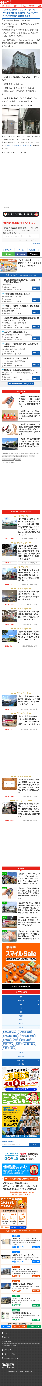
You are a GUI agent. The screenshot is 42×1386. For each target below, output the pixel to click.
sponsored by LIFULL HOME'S (28, 1231)
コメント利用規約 (35, 243)
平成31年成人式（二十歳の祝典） (20, 145)
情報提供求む (7, 1341)
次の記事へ (33, 250)
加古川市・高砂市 (29, 1044)
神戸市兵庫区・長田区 (10, 1036)
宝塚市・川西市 (26, 1040)
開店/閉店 (31, 6)
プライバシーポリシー (10, 1354)
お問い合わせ (7, 1350)
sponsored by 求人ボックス (28, 275)
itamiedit (12, 462)
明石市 (5, 1048)
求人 (24, 6)
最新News (17, 6)
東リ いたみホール (8, 459)
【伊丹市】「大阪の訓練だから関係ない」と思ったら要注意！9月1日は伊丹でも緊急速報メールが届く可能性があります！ (28, 893)
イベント (5, 462)
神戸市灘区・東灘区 (25, 1032)
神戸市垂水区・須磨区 (27, 1036)
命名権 (19, 456)
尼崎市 (18, 1044)
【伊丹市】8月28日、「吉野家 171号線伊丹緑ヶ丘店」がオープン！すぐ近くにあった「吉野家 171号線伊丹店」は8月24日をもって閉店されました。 (29, 907)
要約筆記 (18, 459)
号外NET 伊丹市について (11, 1358)
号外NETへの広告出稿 (10, 1345)
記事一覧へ (21, 250)
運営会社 (6, 1337)
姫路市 (13, 1048)
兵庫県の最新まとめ (9, 1032)
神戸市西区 (6, 1040)
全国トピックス (6, 6)
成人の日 (25, 456)
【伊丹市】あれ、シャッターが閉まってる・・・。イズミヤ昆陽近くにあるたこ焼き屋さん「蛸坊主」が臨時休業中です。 (28, 575)
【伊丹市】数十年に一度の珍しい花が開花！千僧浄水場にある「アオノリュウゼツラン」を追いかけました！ (28, 637)
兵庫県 (28, 20)
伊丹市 (14, 456)
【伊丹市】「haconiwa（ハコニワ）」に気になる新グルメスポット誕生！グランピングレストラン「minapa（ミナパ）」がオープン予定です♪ (29, 878)
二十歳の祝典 (6, 456)
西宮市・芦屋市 (8, 1044)
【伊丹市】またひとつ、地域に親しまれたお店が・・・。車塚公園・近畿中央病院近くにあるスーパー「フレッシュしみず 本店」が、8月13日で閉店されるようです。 (29, 526)
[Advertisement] (21, 488)
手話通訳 (31, 456)
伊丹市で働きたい (12, 275)
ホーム (6, 1333)
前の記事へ (9, 250)
